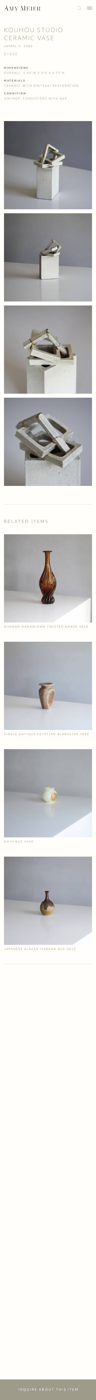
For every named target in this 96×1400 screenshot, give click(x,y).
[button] (89, 8)
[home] (22, 8)
